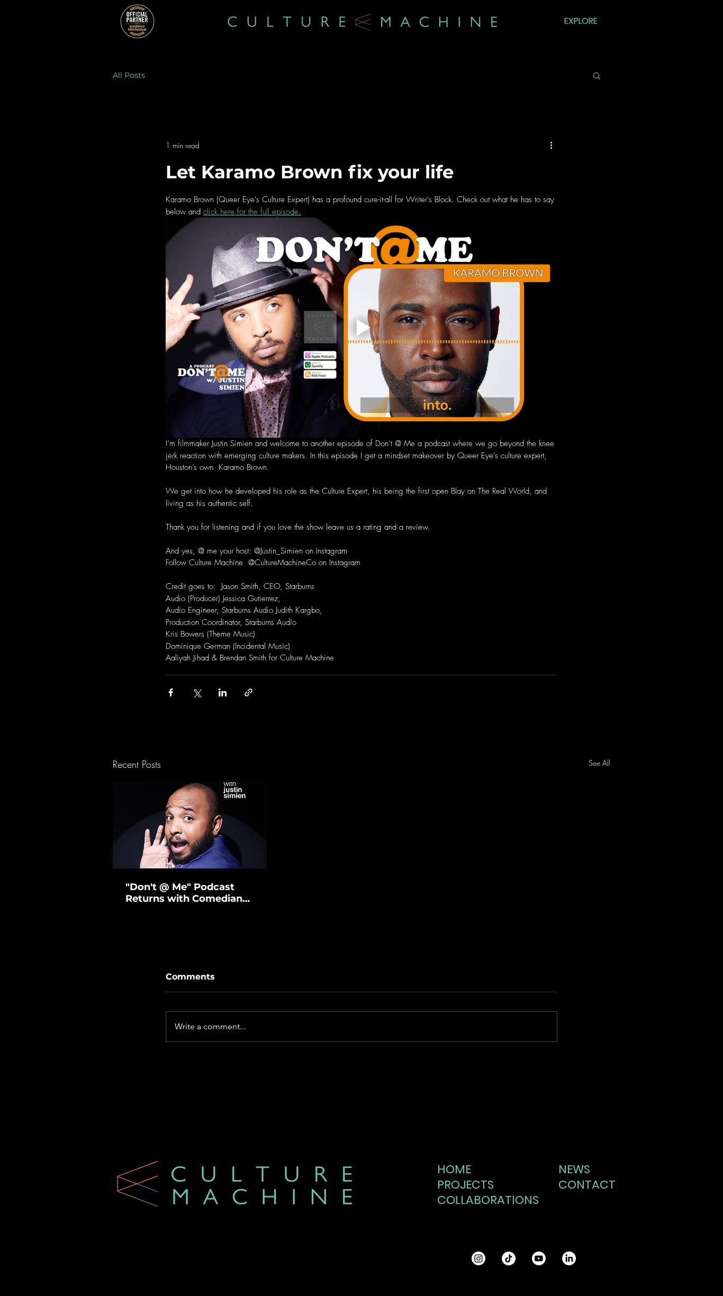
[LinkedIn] (569, 1258)
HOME (454, 1169)
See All (599, 763)
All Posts (129, 75)
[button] (597, 75)
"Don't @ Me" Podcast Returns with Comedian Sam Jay (183, 892)
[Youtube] (539, 1258)
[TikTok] (509, 1258)
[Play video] (361, 327)
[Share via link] (248, 692)
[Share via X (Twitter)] (197, 692)
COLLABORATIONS (482, 1200)
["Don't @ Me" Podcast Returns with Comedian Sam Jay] (190, 825)
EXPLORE (581, 21)
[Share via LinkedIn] (223, 692)
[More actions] (551, 145)
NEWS (574, 1169)
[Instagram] (478, 1258)
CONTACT (584, 1184)
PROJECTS (465, 1184)
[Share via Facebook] (171, 692)
